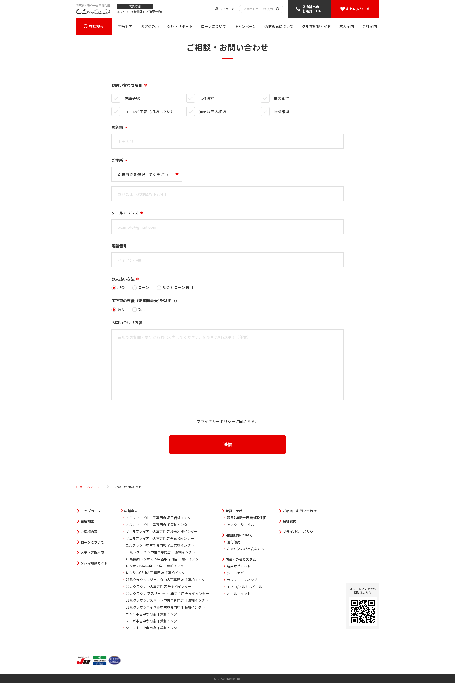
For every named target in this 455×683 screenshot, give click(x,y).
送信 (227, 444)
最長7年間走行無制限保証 (246, 517)
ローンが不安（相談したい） (149, 111)
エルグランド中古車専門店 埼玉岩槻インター (160, 545)
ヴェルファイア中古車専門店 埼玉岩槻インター (161, 531)
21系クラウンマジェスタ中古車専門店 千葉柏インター (167, 579)
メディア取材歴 (92, 552)
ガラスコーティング (242, 579)
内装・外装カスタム (241, 559)
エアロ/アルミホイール (244, 586)
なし (142, 309)
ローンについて (213, 26)
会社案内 (369, 26)
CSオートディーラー (89, 487)
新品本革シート (239, 566)
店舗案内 (125, 26)
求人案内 (346, 26)
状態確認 (281, 111)
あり (121, 309)
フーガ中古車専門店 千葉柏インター (153, 621)
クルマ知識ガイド (316, 26)
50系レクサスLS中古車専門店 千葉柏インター (160, 552)
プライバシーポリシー (215, 421)
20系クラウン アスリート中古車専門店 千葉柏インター (167, 593)
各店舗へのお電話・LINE (312, 8)
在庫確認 (132, 98)
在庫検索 (96, 26)
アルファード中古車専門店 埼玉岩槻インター (160, 517)
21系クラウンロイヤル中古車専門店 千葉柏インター (165, 607)
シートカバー (237, 573)
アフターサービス (240, 524)
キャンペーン (245, 26)
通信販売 (234, 542)
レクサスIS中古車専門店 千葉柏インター (156, 565)
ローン (144, 287)
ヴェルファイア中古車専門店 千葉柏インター (160, 538)
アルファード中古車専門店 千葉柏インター (158, 524)
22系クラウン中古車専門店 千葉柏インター (158, 586)
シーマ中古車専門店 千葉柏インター (153, 627)
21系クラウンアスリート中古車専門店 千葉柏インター (167, 600)
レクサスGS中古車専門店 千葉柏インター (157, 572)
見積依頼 (206, 98)
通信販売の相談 (212, 111)
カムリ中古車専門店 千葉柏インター (153, 614)
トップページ (91, 510)
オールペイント (239, 593)
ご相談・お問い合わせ (300, 510)
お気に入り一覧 (358, 8)
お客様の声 (150, 26)
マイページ (227, 9)
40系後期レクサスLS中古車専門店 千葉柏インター (164, 559)
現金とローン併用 (178, 287)
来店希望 (281, 98)
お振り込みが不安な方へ (245, 548)
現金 (121, 287)
